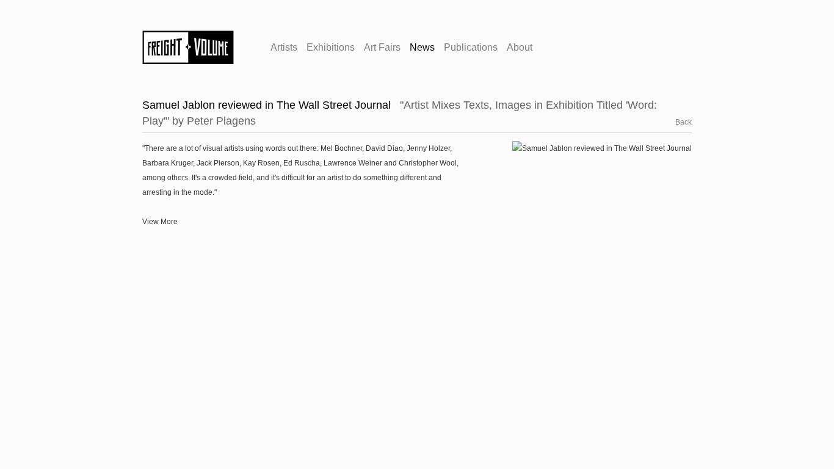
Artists (283, 47)
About (519, 47)
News (422, 47)
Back (676, 122)
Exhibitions (330, 47)
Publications (471, 47)
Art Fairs (382, 47)
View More (160, 221)
